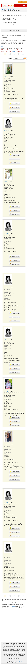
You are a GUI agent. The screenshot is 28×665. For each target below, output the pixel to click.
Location (6, 93)
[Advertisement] (14, 270)
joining (2, 46)
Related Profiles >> (14, 30)
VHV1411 (6, 76)
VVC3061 (6, 287)
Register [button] (24, 1)
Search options (10, 9)
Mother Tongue (7, 84)
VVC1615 (6, 340)
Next (23, 54)
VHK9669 (6, 182)
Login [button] (20, 1)
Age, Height (7, 78)
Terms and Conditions (17, 661)
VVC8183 (6, 233)
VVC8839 (6, 130)
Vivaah (3, 9)
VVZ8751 (6, 391)
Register (13, 51)
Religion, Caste (7, 81)
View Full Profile (15, 111)
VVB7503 (6, 555)
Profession (6, 87)
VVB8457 (6, 502)
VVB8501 (6, 444)
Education (6, 90)
